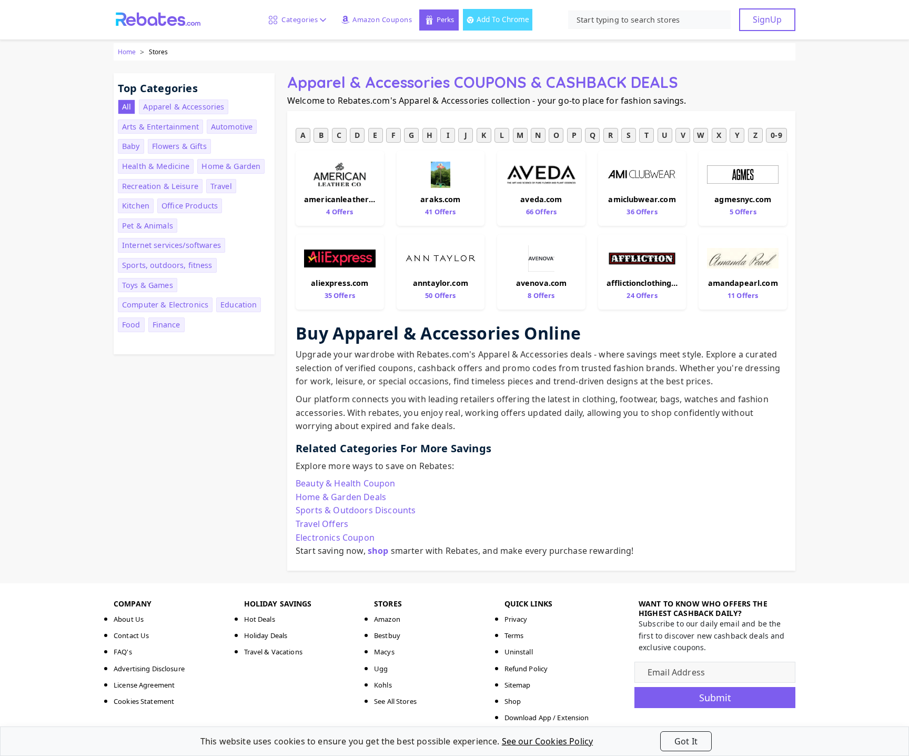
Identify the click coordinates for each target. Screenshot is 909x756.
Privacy (516, 619)
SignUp (767, 19)
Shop (512, 701)
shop (378, 550)
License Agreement (144, 685)
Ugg (381, 668)
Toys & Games (147, 285)
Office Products (189, 206)
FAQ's (123, 651)
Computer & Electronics (165, 305)
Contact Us (131, 635)
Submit (715, 697)
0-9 (776, 135)
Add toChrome (503, 19)
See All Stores (395, 701)
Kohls (383, 685)
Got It (686, 741)
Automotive (231, 127)
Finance (166, 325)
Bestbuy (387, 635)
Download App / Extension (546, 717)
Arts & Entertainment (160, 127)
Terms (514, 635)
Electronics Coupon (335, 537)
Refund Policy (526, 668)
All (126, 107)
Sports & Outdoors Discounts (356, 510)
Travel (221, 186)
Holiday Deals (266, 635)
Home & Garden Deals (341, 497)
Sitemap (517, 685)
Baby (131, 146)
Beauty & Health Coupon (346, 483)
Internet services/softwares (171, 245)
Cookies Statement (144, 701)
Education (238, 305)
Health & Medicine (155, 166)
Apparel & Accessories (183, 107)
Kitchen (135, 206)
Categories (298, 19)
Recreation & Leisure (160, 186)
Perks (445, 19)
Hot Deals (259, 619)
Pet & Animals (147, 226)
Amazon (387, 619)
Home (127, 51)
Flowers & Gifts (179, 146)
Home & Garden (230, 166)
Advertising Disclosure (149, 668)
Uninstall (518, 651)
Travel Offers (322, 524)
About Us (129, 619)
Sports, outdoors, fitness (167, 265)
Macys (384, 651)
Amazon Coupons (382, 19)
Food (131, 325)
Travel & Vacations (273, 651)
